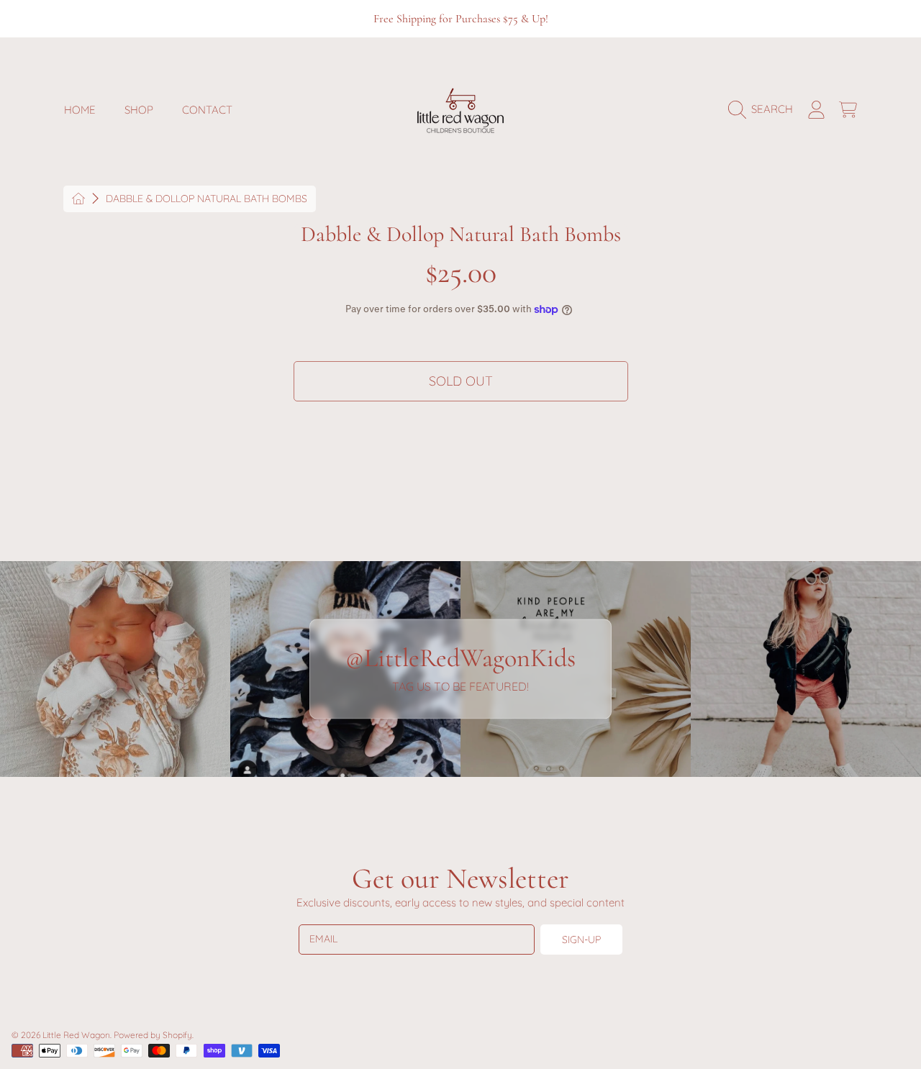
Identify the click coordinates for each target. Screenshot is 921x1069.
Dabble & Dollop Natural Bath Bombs (206, 199)
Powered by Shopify (153, 1034)
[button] (764, 109)
